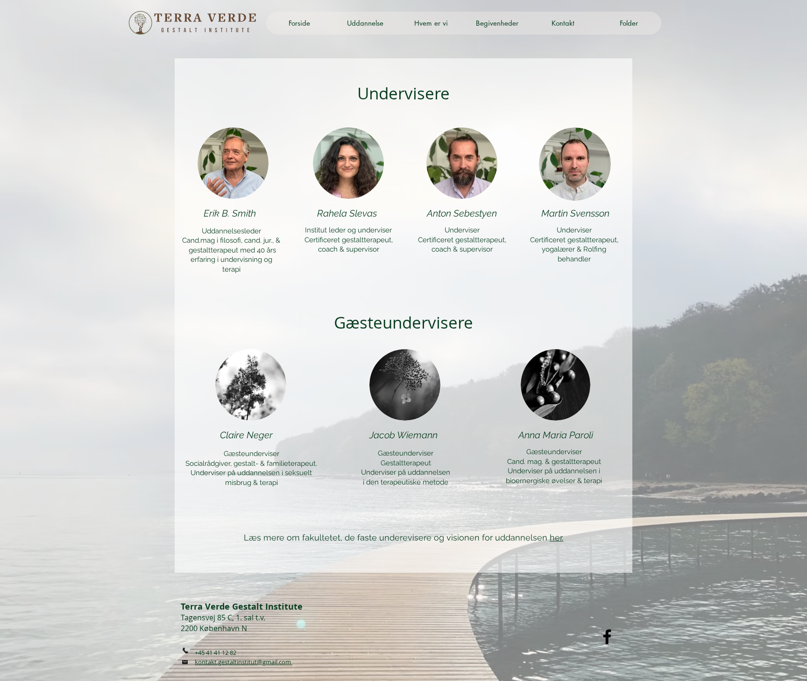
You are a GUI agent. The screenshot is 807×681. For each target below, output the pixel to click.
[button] (365, 23)
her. (556, 537)
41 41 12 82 (221, 652)
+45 (200, 652)
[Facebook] (607, 636)
